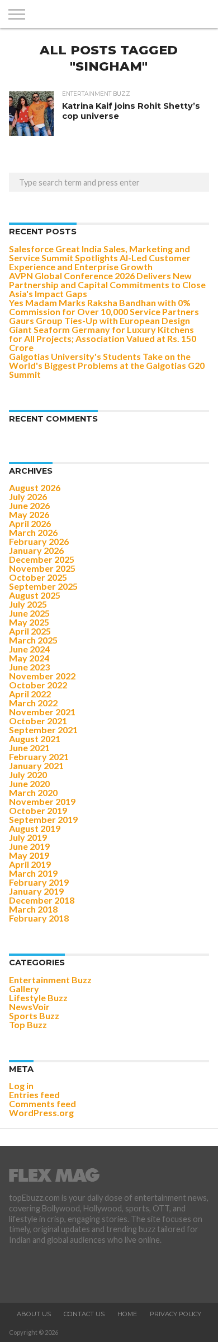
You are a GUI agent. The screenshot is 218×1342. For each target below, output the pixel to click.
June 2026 (29, 505)
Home (127, 1314)
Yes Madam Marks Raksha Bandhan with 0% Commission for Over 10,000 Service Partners (104, 307)
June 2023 (29, 666)
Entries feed (34, 1094)
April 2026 (30, 523)
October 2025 (38, 577)
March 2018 (33, 909)
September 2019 (43, 819)
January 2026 (36, 550)
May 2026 (29, 514)
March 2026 (33, 532)
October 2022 (38, 684)
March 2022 (33, 702)
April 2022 (30, 693)
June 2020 (29, 783)
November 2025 (42, 568)
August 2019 (34, 828)
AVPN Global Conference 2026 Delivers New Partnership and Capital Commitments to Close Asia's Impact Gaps (107, 284)
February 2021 (39, 756)
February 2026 (39, 541)
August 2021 (34, 738)
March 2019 (33, 873)
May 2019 (29, 855)
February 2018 (39, 918)
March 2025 (33, 640)
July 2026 (28, 496)
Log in (21, 1085)
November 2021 (42, 711)
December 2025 (41, 559)
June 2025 (29, 613)
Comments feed (42, 1103)
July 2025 (28, 604)
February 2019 (39, 882)
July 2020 (28, 774)
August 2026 (34, 487)
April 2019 (30, 864)
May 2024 (29, 658)
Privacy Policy (175, 1314)
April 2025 (30, 631)
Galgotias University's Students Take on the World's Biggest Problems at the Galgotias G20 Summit (107, 365)
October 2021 (38, 720)
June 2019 (29, 846)
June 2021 (29, 747)
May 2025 (29, 622)
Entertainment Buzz (50, 979)
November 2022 (42, 675)
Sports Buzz (34, 1015)
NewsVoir (29, 1006)
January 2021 (36, 765)
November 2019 (42, 801)
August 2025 (34, 595)
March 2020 (33, 792)
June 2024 (29, 649)
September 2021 (43, 729)
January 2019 (36, 891)
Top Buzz (28, 1024)
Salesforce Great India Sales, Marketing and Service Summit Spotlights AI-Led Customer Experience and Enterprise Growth (100, 257)
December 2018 (41, 900)
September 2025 (43, 586)
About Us (34, 1314)
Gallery (24, 988)
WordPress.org (41, 1112)
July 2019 (28, 837)
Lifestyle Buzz (38, 997)
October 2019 (38, 810)
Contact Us (84, 1314)
